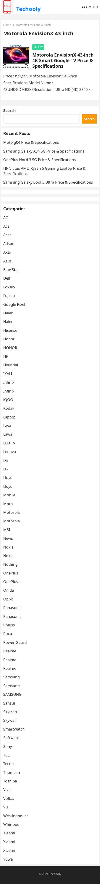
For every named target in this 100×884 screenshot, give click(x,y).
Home (7, 25)
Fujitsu (9, 295)
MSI (6, 529)
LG (5, 460)
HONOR (10, 347)
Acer (7, 226)
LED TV (38, 47)
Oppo (8, 599)
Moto (8, 503)
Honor (9, 338)
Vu (5, 807)
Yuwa (8, 859)
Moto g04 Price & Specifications (31, 142)
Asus (7, 261)
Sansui (9, 703)
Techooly (28, 9)
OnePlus (10, 573)
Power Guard (15, 642)
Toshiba (10, 781)
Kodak (8, 408)
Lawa (7, 434)
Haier (8, 313)
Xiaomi (9, 833)
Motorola (11, 512)
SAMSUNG (12, 694)
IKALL (8, 373)
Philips (9, 625)
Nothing (10, 564)
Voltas (8, 798)
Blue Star (11, 269)
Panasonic (12, 607)
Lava (7, 425)
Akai (7, 252)
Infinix (8, 382)
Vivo (7, 789)
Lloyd (8, 477)
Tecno (8, 763)
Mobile (9, 495)
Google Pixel (14, 304)
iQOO (8, 399)
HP (5, 356)
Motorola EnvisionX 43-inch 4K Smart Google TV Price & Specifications (63, 60)
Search (9, 110)
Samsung (11, 677)
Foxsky (9, 287)
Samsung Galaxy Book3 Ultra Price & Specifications (48, 182)
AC (5, 217)
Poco (7, 633)
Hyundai (10, 364)
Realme (9, 651)
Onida (8, 590)
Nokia (8, 547)
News (8, 538)
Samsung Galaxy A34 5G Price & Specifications (43, 151)
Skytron (10, 711)
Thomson (11, 772)
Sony (7, 746)
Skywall (9, 720)
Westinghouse (16, 815)
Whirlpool (11, 824)
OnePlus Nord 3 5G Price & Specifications (39, 159)
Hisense (10, 330)
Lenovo (9, 451)
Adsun (8, 243)
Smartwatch (14, 729)
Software (11, 737)
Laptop (9, 417)
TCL (6, 755)
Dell (6, 278)
